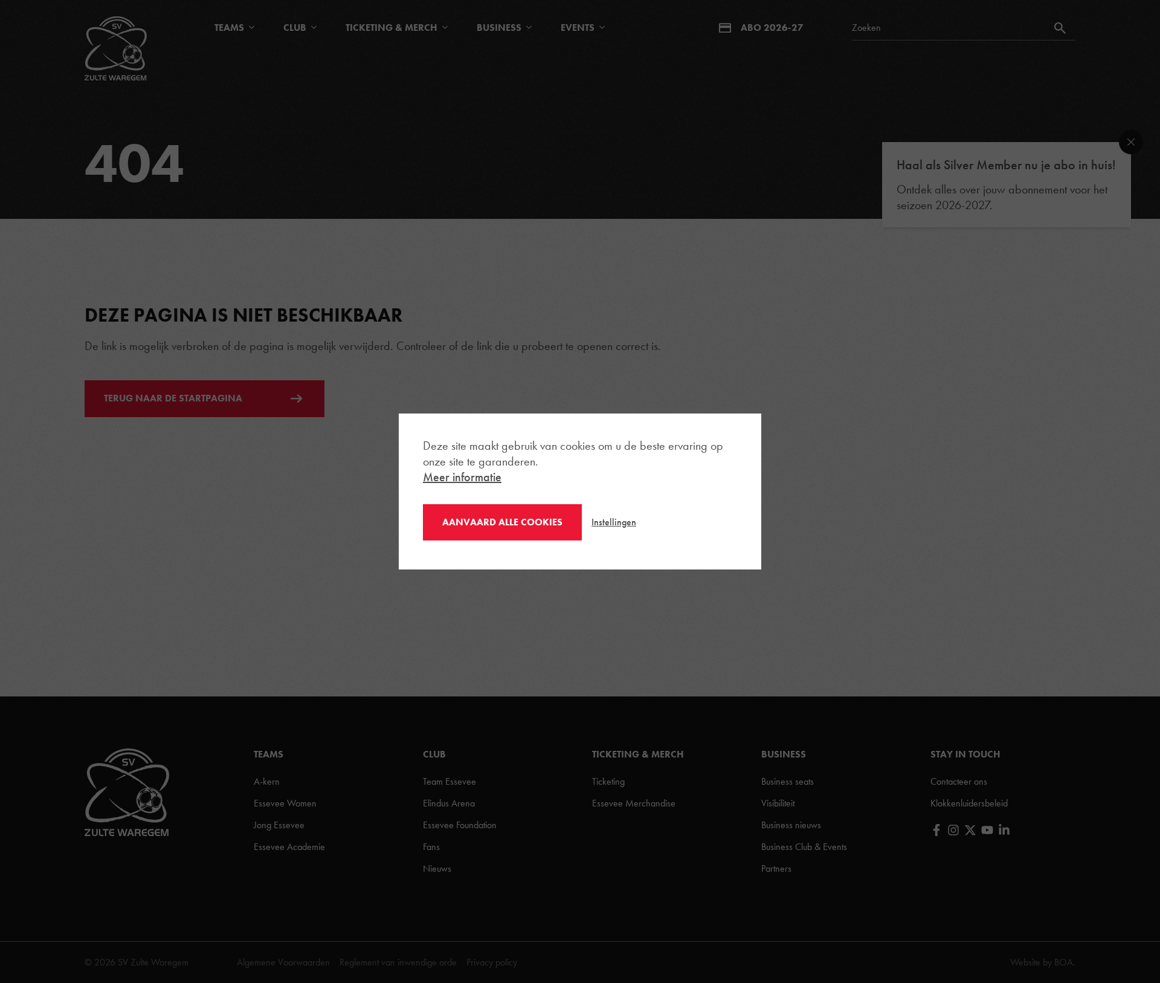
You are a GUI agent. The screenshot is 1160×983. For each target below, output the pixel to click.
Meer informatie (462, 477)
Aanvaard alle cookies (502, 522)
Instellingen (613, 522)
